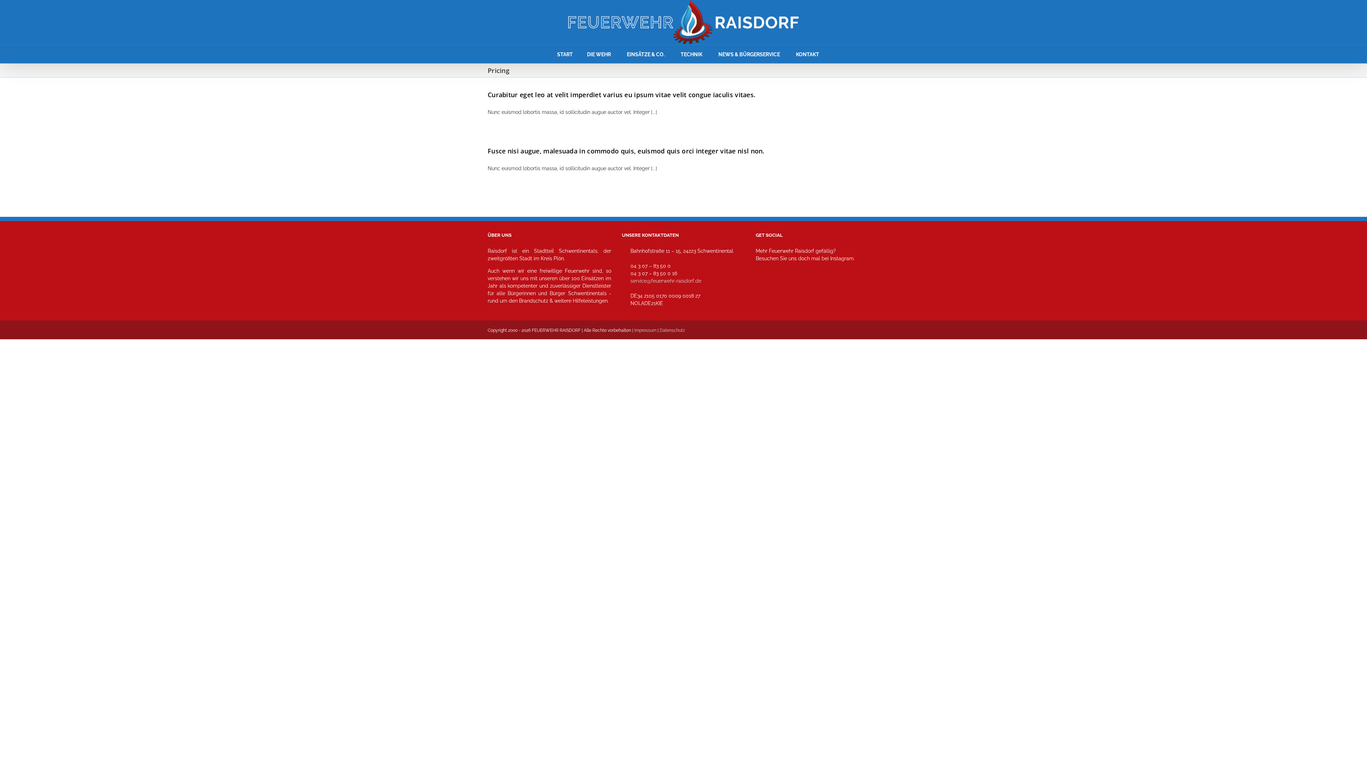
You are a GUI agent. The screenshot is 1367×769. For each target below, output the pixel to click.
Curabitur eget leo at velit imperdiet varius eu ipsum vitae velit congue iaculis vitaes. (621, 94)
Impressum (645, 330)
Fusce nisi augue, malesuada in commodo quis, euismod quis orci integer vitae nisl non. (626, 151)
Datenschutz (672, 330)
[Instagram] (763, 290)
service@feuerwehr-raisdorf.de (665, 281)
